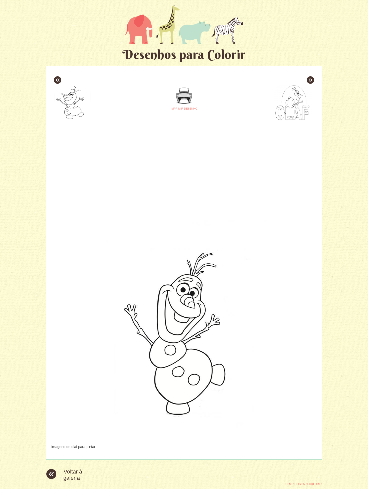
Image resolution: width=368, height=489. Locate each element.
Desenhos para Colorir (184, 54)
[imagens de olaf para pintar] (184, 437)
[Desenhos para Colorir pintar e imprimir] (184, 24)
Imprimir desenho (184, 108)
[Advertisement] (137, 158)
